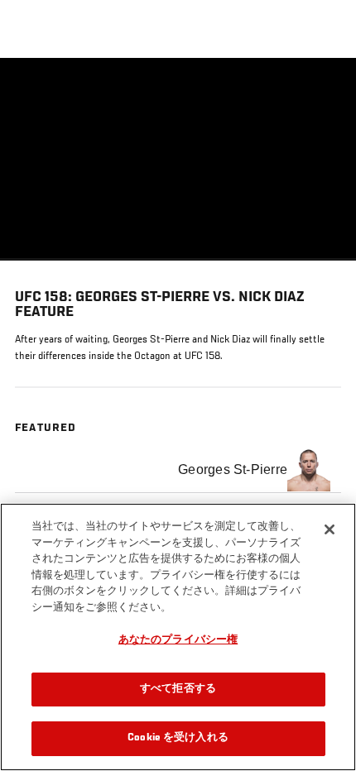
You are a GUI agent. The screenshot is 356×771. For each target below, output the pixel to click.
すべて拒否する (178, 689)
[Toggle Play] (34, 270)
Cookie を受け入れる (178, 738)
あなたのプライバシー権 (178, 640)
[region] (178, 637)
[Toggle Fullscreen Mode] (322, 270)
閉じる (326, 91)
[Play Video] (178, 159)
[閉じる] (329, 529)
